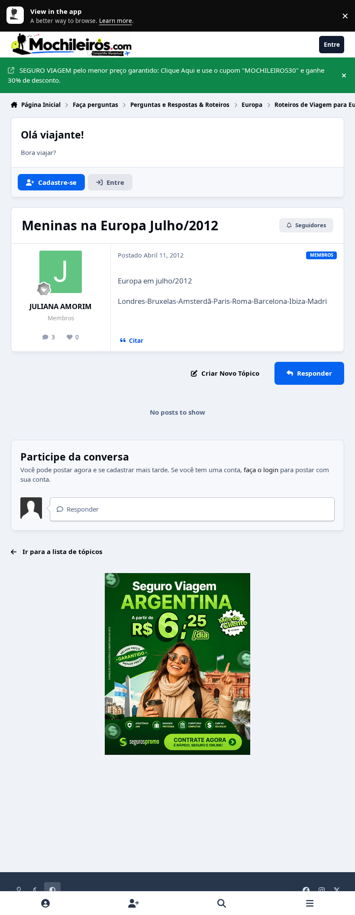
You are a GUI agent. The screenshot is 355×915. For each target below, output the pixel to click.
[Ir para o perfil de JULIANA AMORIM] (60, 272)
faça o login (261, 469)
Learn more (17, 15)
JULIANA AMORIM (60, 306)
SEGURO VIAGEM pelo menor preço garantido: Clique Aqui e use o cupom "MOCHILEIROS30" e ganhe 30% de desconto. (166, 75)
